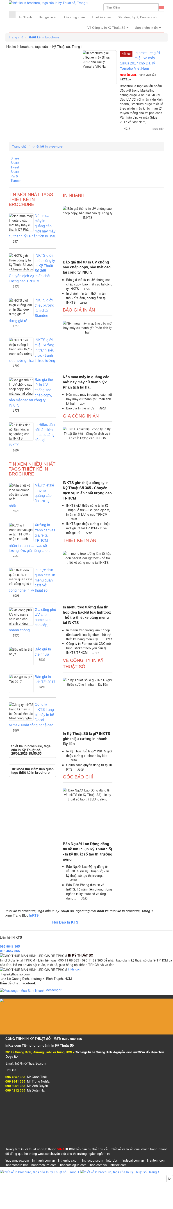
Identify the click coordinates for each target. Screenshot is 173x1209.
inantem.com (156, 1160)
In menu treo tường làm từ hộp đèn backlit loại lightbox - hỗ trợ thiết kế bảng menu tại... (88, 634)
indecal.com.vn (133, 1160)
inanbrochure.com (44, 1165)
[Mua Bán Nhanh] (79, 1171)
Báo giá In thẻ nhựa (80, 408)
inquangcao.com (17, 1160)
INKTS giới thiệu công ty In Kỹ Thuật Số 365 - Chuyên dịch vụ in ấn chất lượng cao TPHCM (87, 490)
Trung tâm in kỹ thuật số (23, 1149)
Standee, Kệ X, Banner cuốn (138, 17)
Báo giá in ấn (48, 17)
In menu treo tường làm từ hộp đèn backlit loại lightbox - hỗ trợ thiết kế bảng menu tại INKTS (87, 615)
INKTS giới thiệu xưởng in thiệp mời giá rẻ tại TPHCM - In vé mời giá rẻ (88, 528)
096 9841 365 (10, 946)
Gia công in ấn (74, 17)
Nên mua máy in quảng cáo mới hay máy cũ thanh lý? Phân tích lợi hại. (86, 382)
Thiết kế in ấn (101, 17)
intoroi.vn (112, 1160)
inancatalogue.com (72, 1165)
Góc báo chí (78, 776)
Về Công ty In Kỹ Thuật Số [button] (106, 27)
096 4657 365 (10, 950)
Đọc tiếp (158, 128)
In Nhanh (25, 17)
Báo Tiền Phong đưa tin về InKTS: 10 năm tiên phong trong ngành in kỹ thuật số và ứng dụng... (89, 891)
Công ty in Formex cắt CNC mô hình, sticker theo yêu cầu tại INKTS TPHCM (88, 648)
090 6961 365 (15, 1085)
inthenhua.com (68, 1160)
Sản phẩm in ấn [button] (147, 27)
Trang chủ (16, 37)
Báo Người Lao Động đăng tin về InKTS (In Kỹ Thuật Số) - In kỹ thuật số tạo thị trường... (87, 871)
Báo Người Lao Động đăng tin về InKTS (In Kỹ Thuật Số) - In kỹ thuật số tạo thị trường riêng (87, 851)
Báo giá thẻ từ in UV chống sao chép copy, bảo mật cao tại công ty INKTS (87, 267)
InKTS (34, 915)
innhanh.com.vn (43, 1160)
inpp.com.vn (98, 1165)
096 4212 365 (15, 1090)
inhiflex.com (118, 1165)
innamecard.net (16, 1165)
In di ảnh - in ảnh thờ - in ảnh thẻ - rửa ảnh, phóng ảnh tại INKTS (86, 298)
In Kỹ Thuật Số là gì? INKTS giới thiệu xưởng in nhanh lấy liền (86, 739)
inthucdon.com (92, 1160)
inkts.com (75, 969)
